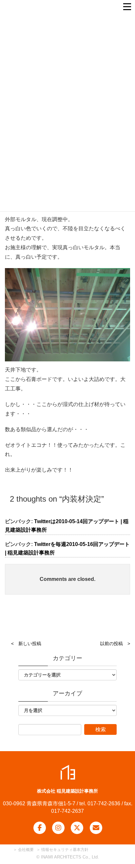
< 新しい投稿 (26, 643)
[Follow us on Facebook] (39, 827)
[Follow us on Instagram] (58, 827)
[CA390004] (67, 315)
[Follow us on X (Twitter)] (77, 827)
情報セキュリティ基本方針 (64, 849)
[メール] (96, 827)
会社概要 (25, 849)
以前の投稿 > (115, 643)
